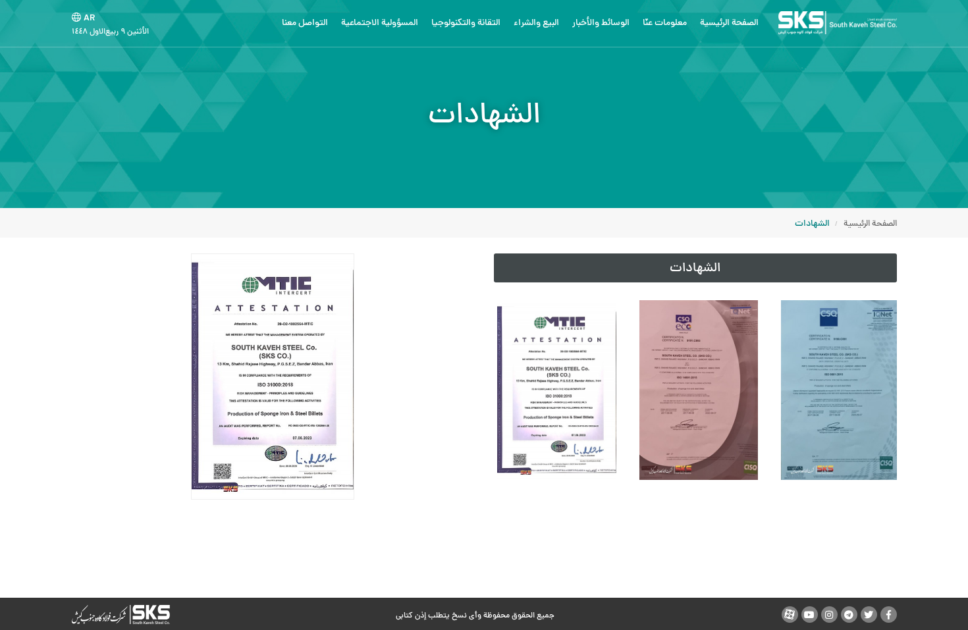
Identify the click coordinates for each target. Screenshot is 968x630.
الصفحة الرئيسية (729, 23)
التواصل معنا (305, 23)
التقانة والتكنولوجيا (465, 23)
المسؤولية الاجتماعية (379, 23)
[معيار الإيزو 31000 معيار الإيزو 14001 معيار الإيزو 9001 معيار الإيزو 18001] (695, 390)
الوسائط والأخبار (601, 23)
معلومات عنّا (665, 23)
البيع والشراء (536, 23)
